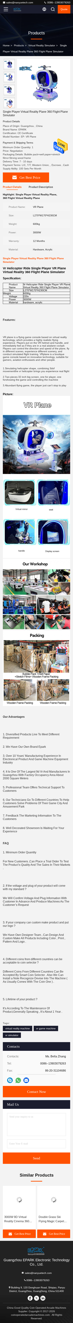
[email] (26, 1080)
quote (64, 9)
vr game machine (46, 1028)
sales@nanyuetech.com (19, 2)
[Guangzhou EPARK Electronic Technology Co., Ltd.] (17, 9)
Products (19, 45)
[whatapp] (18, 1080)
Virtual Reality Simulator (41, 45)
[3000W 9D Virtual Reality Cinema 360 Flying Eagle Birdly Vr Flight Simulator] (19, 1200)
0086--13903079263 (58, 2)
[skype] (10, 1080)
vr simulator (11, 1035)
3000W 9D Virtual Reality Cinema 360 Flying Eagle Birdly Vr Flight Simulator (18, 1219)
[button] (10, 106)
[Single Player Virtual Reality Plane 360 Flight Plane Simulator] (43, 83)
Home (6, 45)
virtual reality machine (17, 1028)
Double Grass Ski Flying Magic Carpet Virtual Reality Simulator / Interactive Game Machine (52, 1219)
